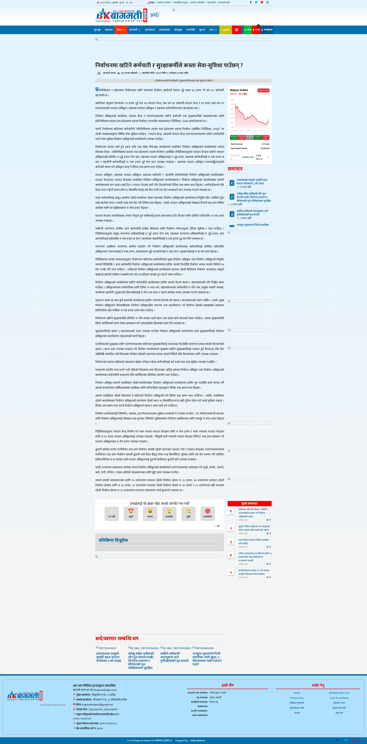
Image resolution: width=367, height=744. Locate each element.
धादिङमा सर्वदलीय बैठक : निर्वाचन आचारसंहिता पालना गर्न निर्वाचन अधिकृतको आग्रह (253, 513)
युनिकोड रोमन (339, 703)
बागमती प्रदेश (224, 3)
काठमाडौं (211, 3)
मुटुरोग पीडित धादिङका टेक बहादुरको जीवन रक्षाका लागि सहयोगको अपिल (254, 528)
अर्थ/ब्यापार (164, 30)
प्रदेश (119, 30)
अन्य (211, 30)
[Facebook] (250, 2)
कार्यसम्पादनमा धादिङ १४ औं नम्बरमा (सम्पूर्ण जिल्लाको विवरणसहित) (254, 572)
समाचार (109, 30)
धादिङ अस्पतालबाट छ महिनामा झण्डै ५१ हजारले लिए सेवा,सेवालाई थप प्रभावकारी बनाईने (255, 557)
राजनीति (190, 30)
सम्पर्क (297, 713)
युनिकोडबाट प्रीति (297, 708)
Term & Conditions (339, 698)
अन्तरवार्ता (150, 30)
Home (297, 693)
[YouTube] (261, 2)
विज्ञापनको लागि (339, 708)
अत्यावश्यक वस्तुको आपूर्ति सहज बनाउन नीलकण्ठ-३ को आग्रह (252, 183)
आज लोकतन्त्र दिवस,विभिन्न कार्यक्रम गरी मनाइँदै (254, 542)
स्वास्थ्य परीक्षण (164, 3)
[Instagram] (267, 2)
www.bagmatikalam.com (53, 705)
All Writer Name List (339, 693)
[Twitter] (256, 2)
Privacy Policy (297, 698)
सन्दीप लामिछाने (198, 3)
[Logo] (24, 696)
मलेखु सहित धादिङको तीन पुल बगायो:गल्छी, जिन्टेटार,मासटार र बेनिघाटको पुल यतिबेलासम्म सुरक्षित (251, 199)
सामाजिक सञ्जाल (181, 3)
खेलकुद (178, 30)
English (225, 30)
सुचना (202, 30)
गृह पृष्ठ (97, 30)
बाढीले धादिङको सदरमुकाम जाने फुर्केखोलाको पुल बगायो (252, 214)
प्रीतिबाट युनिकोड (297, 703)
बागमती (133, 30)
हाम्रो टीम (339, 713)
